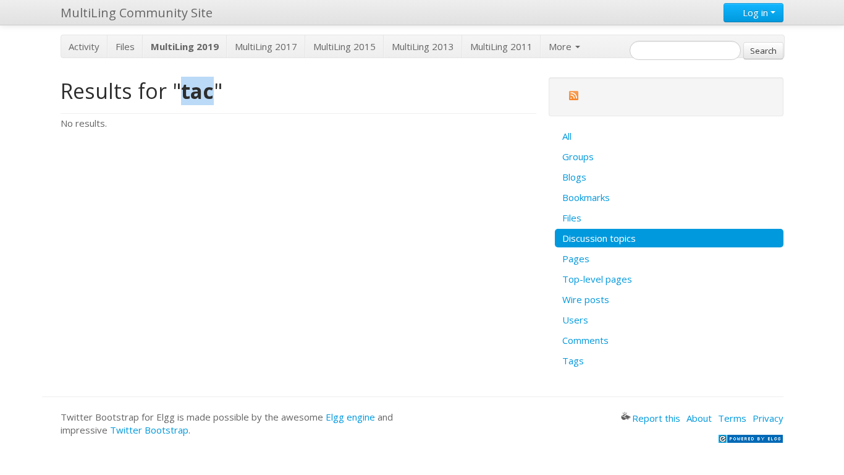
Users (575, 320)
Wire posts (585, 299)
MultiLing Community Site (137, 12)
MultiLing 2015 (344, 46)
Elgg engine (350, 417)
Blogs (574, 177)
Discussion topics (599, 238)
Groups (578, 156)
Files (125, 46)
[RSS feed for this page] (573, 97)
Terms (732, 418)
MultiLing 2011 (501, 46)
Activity (84, 46)
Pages (575, 258)
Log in (755, 12)
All (567, 136)
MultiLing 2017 (266, 46)
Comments (585, 340)
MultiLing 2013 (423, 46)
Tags (573, 360)
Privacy (768, 418)
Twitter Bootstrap (149, 430)
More (561, 46)
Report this (656, 418)
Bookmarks (586, 197)
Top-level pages (597, 279)
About (699, 418)
